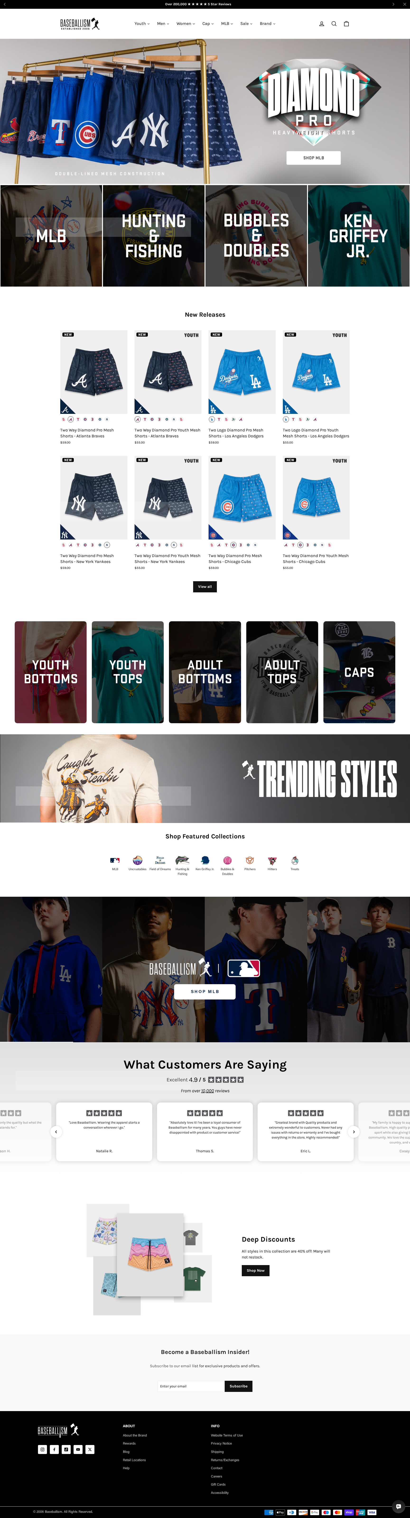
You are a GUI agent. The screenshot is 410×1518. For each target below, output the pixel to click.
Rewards (129, 1443)
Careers (216, 1476)
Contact (216, 1468)
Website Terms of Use (227, 1435)
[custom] (42, 1449)
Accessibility (220, 1493)
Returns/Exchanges (225, 1460)
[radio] (64, 419)
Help (126, 1468)
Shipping (217, 1452)
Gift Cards (218, 1484)
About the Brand (135, 1435)
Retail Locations (134, 1460)
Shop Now (256, 1270)
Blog (126, 1452)
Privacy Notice (221, 1443)
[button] (56, 1132)
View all (205, 586)
